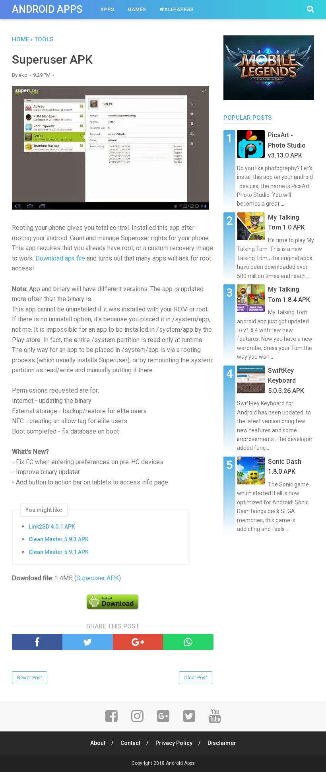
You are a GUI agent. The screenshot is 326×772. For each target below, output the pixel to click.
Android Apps (47, 9)
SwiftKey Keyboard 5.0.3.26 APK (286, 381)
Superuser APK (97, 578)
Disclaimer (222, 743)
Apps (107, 9)
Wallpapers (177, 9)
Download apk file (60, 258)
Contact (130, 743)
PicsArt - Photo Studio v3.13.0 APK (287, 145)
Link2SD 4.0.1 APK (52, 526)
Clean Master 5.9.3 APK (59, 539)
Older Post (195, 678)
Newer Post (29, 678)
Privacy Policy (173, 743)
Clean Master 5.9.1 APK (59, 552)
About (97, 743)
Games (137, 9)
